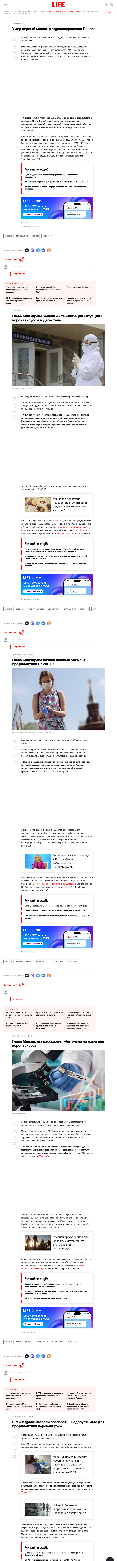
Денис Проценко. (81, 530)
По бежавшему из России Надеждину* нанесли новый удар (79, 1015)
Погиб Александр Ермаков (78, 287)
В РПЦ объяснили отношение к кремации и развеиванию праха (19, 300)
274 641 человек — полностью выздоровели (54, 883)
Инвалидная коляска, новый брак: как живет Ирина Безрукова (48, 1025)
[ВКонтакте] (43, 250)
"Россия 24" (44, 1156)
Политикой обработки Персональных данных (61, 11)
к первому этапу (62, 533)
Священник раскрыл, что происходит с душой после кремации (17, 289)
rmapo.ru (29, 223)
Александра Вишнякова (31, 226)
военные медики (67, 527)
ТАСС (33, 130)
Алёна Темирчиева (29, 952)
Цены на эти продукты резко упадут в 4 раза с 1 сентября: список (79, 300)
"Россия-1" (26, 1492)
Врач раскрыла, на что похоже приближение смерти (49, 299)
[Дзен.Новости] (27, 250)
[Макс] (32, 250)
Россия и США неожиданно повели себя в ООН (17, 1024)
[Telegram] (38, 250)
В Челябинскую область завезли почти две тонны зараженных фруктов (78, 1025)
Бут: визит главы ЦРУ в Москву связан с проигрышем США (49, 289)
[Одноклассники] (49, 250)
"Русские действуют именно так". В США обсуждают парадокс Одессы (79, 1395)
